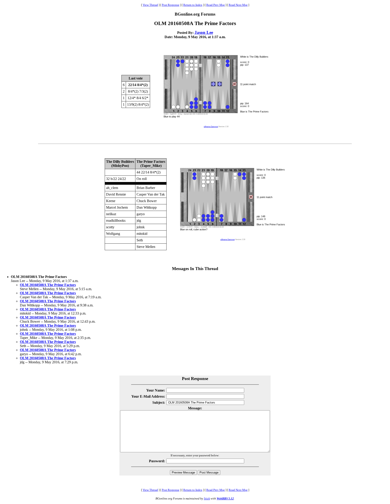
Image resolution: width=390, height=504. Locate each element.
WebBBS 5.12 (225, 498)
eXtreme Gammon (211, 127)
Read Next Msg (238, 5)
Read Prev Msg (215, 5)
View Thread (150, 5)
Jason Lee (204, 32)
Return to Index (192, 5)
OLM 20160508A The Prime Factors (48, 285)
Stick (207, 498)
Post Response (170, 5)
